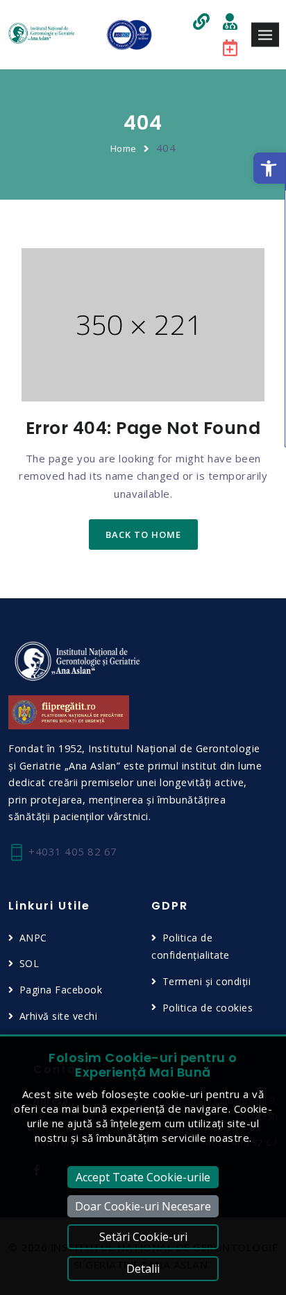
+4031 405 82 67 (71, 851)
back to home (143, 534)
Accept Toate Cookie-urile (143, 1177)
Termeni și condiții (206, 981)
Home (123, 148)
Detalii (143, 1268)
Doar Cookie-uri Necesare (143, 1206)
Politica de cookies (207, 1007)
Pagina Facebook (60, 989)
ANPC (33, 937)
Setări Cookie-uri (143, 1236)
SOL (29, 963)
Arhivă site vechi (58, 1016)
